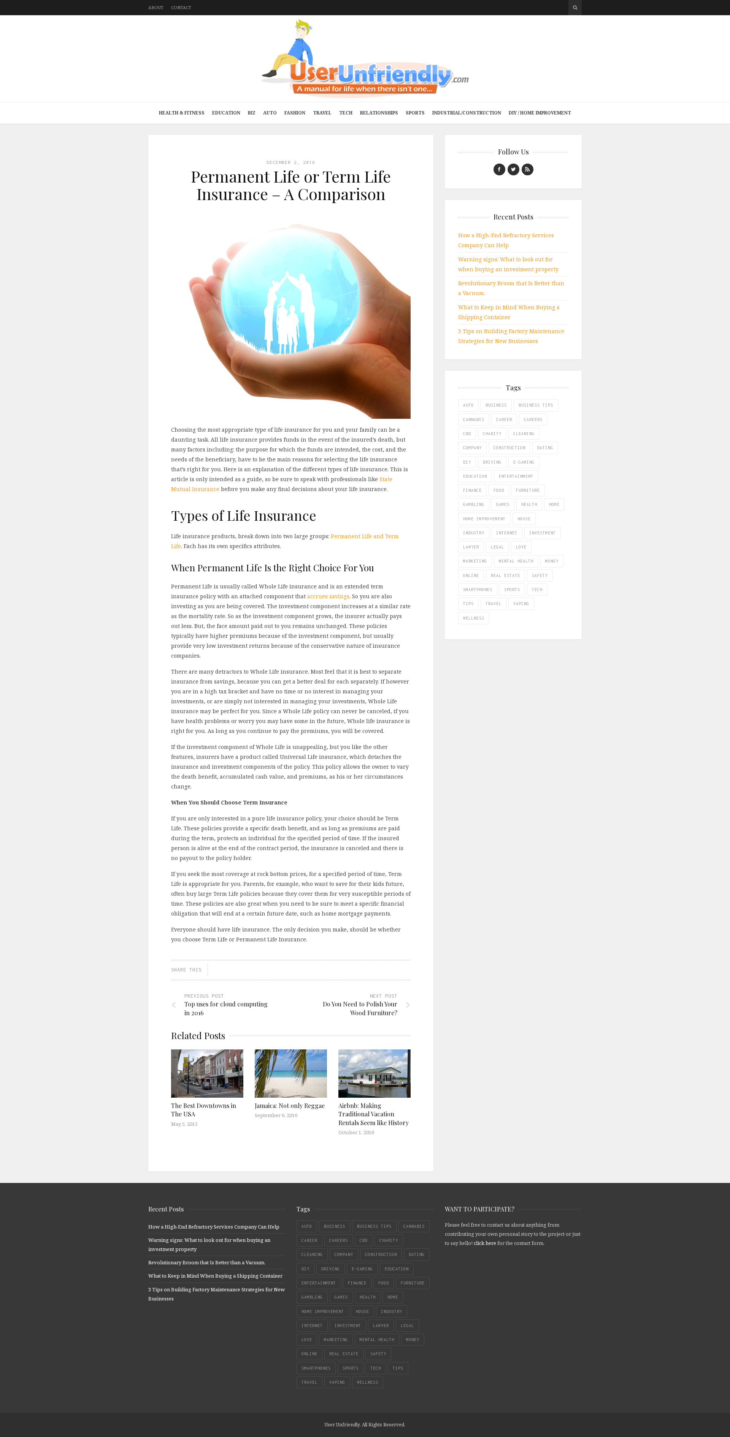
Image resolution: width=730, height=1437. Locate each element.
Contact (181, 7)
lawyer (471, 547)
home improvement (484, 519)
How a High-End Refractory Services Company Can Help (213, 1226)
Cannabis (473, 419)
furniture (528, 490)
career (504, 419)
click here (485, 1243)
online (471, 575)
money (552, 561)
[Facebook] (499, 169)
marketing (475, 561)
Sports (415, 113)
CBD (467, 433)
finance (472, 490)
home (554, 504)
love (521, 547)
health (529, 504)
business (496, 405)
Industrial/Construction (466, 113)
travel (493, 603)
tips (468, 603)
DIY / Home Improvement (540, 113)
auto (468, 405)
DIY (467, 462)
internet (506, 533)
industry (473, 533)
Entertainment (516, 476)
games (502, 504)
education (475, 476)
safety (540, 575)
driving (492, 462)
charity (492, 433)
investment (542, 533)
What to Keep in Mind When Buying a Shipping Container (215, 1275)
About (155, 7)
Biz (252, 113)
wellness (473, 618)
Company (472, 447)
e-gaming (524, 462)
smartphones (477, 589)
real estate (505, 575)
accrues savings (328, 596)
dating (545, 447)
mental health (516, 561)
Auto (270, 113)
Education (226, 113)
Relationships (379, 113)
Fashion (294, 113)
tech (537, 589)
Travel (322, 113)
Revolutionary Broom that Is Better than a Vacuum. (206, 1262)
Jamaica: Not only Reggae (290, 1106)
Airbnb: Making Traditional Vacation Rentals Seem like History (373, 1114)
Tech (345, 113)
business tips (536, 405)
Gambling (473, 504)
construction (509, 447)
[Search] (575, 7)
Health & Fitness (182, 113)
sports (512, 589)
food (499, 490)
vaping (521, 603)
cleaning (524, 433)
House (524, 519)
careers (533, 419)
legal (497, 547)
